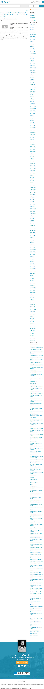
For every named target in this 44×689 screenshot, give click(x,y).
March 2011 (32, 323)
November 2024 (33, 53)
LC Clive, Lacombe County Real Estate (36, 393)
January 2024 (32, 65)
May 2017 (32, 199)
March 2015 (32, 244)
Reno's (31, 484)
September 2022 (33, 91)
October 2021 (32, 110)
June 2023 (32, 77)
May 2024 (32, 60)
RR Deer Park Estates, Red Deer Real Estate (10, 19)
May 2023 (32, 79)
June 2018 (32, 177)
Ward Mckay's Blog (33, 20)
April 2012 (32, 301)
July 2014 (31, 256)
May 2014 (32, 259)
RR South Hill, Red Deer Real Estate (36, 582)
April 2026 (32, 29)
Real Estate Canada (33, 479)
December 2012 (33, 287)
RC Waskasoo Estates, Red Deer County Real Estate (35, 467)
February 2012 (32, 304)
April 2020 (32, 141)
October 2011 (32, 311)
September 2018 (33, 172)
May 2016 (32, 220)
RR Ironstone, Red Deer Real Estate (36, 537)
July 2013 (31, 275)
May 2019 (32, 158)
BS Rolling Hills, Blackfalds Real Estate (36, 364)
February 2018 (32, 184)
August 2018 (32, 173)
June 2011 (32, 318)
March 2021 (32, 122)
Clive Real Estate (33, 370)
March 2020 (32, 142)
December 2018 (33, 166)
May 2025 (32, 44)
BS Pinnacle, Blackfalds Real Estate (36, 362)
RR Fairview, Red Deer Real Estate (36, 522)
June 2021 (32, 117)
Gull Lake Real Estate (33, 377)
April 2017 (32, 201)
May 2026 (32, 27)
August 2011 (32, 314)
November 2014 (33, 249)
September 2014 (33, 252)
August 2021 (32, 113)
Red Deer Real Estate (34, 482)
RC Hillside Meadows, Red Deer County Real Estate (35, 452)
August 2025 (32, 39)
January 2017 (32, 206)
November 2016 (33, 209)
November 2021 (33, 108)
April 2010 (32, 335)
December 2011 (33, 307)
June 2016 (32, 218)
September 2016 (33, 213)
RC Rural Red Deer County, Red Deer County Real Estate (36, 457)
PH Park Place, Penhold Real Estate (36, 437)
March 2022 (32, 101)
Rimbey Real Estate (33, 486)
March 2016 (32, 223)
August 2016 (32, 215)
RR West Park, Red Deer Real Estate (36, 588)
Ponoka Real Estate (33, 441)
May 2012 (32, 299)
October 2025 (32, 36)
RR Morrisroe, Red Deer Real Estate (36, 559)
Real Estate (32, 477)
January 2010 (32, 340)
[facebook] (19, 666)
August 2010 (32, 330)
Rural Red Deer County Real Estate (36, 595)
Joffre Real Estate (33, 383)
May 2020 (32, 139)
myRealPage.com (22, 681)
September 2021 (33, 111)
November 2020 (33, 129)
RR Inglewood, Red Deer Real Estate (36, 535)
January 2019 (32, 165)
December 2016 (33, 208)
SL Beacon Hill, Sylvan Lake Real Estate (36, 606)
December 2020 (33, 127)
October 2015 (32, 232)
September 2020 (33, 132)
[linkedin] (22, 666)
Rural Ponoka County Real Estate (35, 593)
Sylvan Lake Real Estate (34, 635)
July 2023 (31, 75)
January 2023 (32, 86)
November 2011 (33, 309)
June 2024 (32, 58)
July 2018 (31, 175)
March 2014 (32, 263)
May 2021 (32, 118)
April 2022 (32, 99)
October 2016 (32, 211)
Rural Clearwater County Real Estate (36, 591)
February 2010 (32, 338)
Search (41, 5)
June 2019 (32, 156)
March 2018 (32, 182)
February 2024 (32, 63)
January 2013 (32, 285)
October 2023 (32, 70)
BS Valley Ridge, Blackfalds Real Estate (36, 365)
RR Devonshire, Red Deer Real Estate (36, 514)
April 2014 (32, 261)
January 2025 (32, 51)
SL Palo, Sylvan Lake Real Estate (35, 621)
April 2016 (32, 221)
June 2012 (32, 297)
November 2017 (33, 189)
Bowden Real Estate (33, 345)
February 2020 (32, 144)
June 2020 (32, 137)
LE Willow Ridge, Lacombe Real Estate (36, 411)
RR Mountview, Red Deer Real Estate (36, 561)
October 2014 (32, 251)
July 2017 (31, 196)
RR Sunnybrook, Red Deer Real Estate (36, 583)
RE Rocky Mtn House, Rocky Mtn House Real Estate (35, 475)
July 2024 (31, 56)
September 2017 (33, 192)
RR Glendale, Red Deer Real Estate (36, 527)
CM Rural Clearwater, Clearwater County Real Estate (35, 372)
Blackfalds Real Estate (34, 344)
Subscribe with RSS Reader (36, 9)
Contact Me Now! (22, 662)
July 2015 (31, 237)
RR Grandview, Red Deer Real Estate (36, 528)
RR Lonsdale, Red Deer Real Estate (36, 552)
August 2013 (32, 273)
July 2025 (31, 41)
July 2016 (31, 216)
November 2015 (33, 230)
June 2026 (32, 25)
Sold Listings (32, 18)
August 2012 (32, 294)
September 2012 (33, 292)
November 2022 (33, 87)
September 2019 (33, 151)
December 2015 (33, 228)
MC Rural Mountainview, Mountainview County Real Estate (36, 415)
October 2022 (32, 89)
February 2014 (32, 264)
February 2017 (32, 204)
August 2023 (32, 74)
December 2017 (33, 187)
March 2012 (32, 302)
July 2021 (31, 115)
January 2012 (32, 306)
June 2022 (32, 96)
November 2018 (33, 168)
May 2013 (32, 278)
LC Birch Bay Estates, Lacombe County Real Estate (35, 391)
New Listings (32, 15)
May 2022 (32, 98)
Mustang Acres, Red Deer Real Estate (36, 418)
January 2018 (32, 185)
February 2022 (32, 103)
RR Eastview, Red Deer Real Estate (36, 521)
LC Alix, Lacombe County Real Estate (36, 386)
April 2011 (32, 321)
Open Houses (32, 17)
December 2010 (33, 326)
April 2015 (32, 242)
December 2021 (33, 106)
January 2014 (32, 266)
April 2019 (32, 160)
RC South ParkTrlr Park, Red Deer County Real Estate (36, 462)
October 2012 (32, 290)
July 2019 (31, 154)
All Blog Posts (32, 13)
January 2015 (32, 247)
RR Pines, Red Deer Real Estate (35, 572)
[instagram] (25, 666)
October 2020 (32, 130)
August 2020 (32, 134)
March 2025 (32, 48)
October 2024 (32, 55)
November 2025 (33, 34)
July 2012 (31, 295)
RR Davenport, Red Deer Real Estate (36, 507)
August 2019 (32, 153)
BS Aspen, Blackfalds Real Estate (35, 349)
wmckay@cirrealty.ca (35, 2)
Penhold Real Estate (33, 432)
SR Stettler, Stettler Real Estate (35, 631)
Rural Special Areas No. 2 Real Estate (36, 596)
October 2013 (32, 270)
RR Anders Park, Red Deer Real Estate (36, 493)
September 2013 (33, 271)
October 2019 (32, 149)
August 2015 (32, 235)
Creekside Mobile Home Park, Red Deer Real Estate (36, 375)
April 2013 (32, 280)
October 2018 (32, 170)
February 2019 (32, 163)
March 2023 (32, 82)
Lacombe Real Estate (33, 384)
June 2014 (32, 258)
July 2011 (31, 316)
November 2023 (33, 68)
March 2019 (32, 161)
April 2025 (32, 46)
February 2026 (32, 31)
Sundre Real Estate (33, 633)
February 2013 (32, 283)
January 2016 (32, 227)
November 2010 (33, 328)
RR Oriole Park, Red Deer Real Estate (36, 568)
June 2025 (32, 43)
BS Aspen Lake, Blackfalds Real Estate (36, 347)
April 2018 (32, 180)
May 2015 (32, 240)
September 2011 (33, 313)
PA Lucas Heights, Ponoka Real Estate (36, 428)
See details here (12, 25)
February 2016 (32, 225)
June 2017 (32, 197)
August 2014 (32, 254)
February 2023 (32, 84)
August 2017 (32, 194)
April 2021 (32, 120)
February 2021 (32, 123)
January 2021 (32, 125)
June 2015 (32, 239)
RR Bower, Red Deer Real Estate (35, 500)
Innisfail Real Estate (33, 381)
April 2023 (32, 80)
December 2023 (33, 67)
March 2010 (32, 337)
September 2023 (33, 72)
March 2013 (32, 282)
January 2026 (32, 32)
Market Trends (32, 412)
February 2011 (32, 325)
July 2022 (31, 94)
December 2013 (33, 268)
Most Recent (32, 24)
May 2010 (32, 333)
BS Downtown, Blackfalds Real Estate (36, 355)
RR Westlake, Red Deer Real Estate (36, 589)
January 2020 (32, 146)
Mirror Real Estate (33, 417)
